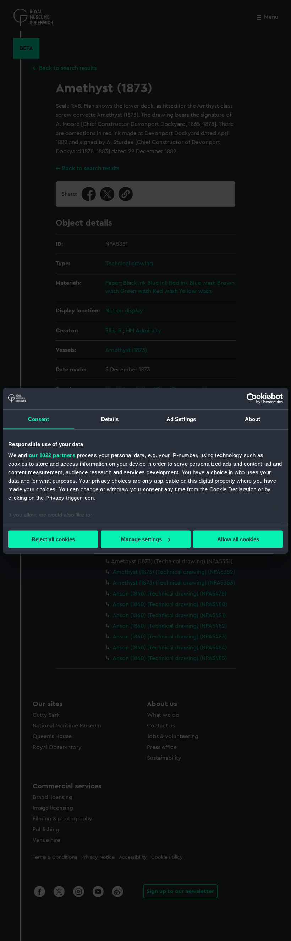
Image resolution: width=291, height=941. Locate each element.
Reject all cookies (53, 539)
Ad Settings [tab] (181, 419)
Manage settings (141, 539)
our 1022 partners (52, 455)
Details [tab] (110, 419)
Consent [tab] (38, 419)
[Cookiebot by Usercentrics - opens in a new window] (252, 398)
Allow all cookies (238, 539)
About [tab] (252, 419)
